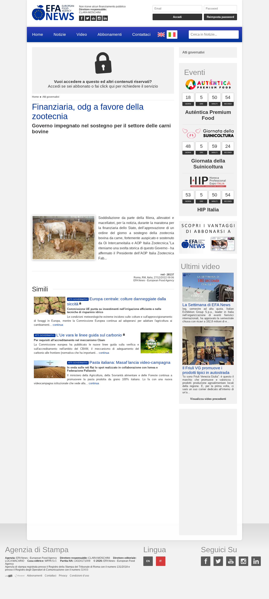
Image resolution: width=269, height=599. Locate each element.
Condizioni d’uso (79, 575)
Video (81, 34)
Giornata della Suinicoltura (208, 163)
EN (148, 561)
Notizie (60, 34)
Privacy (63, 575)
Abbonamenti (110, 34)
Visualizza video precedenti (208, 398)
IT (161, 561)
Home (37, 34)
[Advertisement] (103, 182)
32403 (84, 569)
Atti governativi (50, 96)
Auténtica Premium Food (208, 115)
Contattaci (141, 34)
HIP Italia (208, 209)
